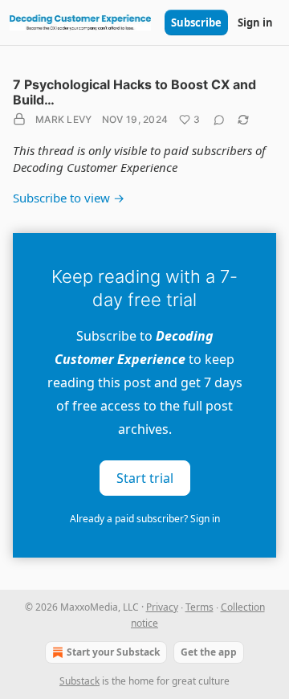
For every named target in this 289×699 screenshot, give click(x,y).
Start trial (144, 477)
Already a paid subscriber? (145, 518)
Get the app (209, 652)
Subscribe (196, 22)
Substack (79, 681)
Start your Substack (113, 652)
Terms (199, 607)
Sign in (255, 22)
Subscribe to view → (68, 198)
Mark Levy (63, 119)
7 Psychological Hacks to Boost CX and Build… (134, 92)
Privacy (162, 607)
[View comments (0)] (219, 119)
